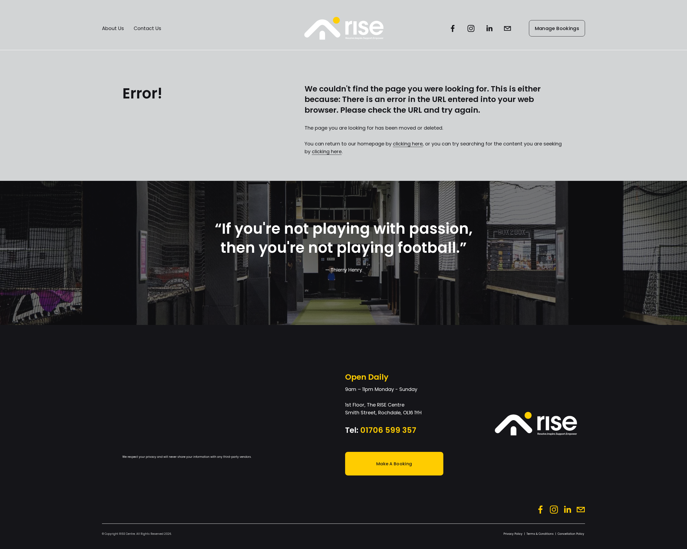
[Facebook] (452, 28)
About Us (113, 28)
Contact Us (147, 28)
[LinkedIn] (489, 28)
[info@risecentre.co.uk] (507, 28)
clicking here (408, 143)
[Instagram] (471, 28)
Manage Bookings (557, 28)
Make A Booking (394, 464)
